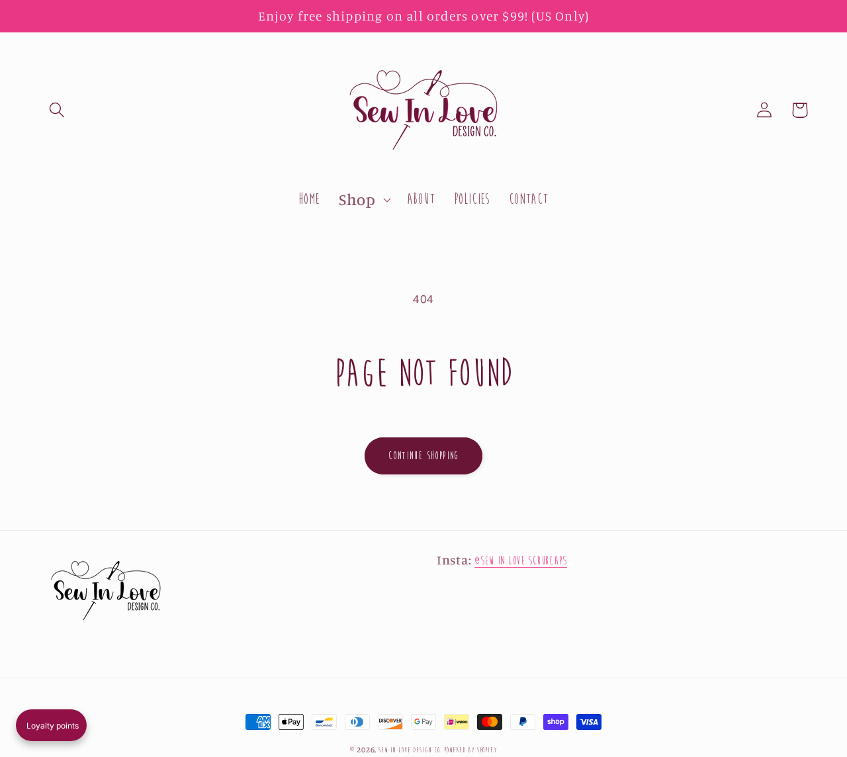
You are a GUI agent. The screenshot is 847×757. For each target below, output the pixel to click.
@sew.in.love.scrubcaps (520, 560)
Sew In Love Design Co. (410, 750)
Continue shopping (423, 455)
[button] (57, 110)
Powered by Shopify (470, 750)
